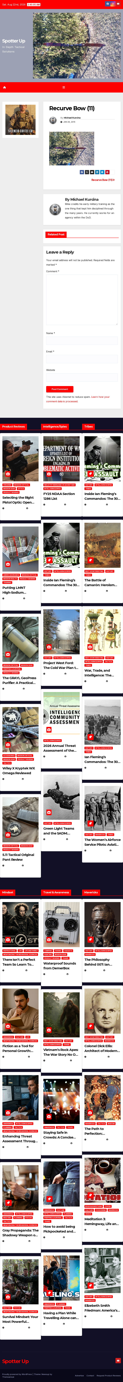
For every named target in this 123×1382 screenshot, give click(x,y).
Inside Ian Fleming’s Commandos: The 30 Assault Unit (60, 585)
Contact (90, 1375)
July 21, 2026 (13, 689)
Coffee (108, 1206)
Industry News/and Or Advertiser (59, 485)
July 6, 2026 (12, 779)
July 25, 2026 (54, 504)
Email (50, 351)
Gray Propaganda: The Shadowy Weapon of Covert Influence (20, 1235)
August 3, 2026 (14, 970)
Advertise (79, 1375)
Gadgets (68, 951)
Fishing (58, 951)
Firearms (7, 485)
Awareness (8, 1037)
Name (50, 333)
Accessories (9, 755)
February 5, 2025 (97, 850)
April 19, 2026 (54, 674)
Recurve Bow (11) (102, 179)
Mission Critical (21, 485)
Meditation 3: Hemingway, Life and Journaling (101, 1224)
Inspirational (9, 951)
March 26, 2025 (96, 1057)
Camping (48, 951)
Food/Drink (101, 1210)
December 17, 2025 (15, 1241)
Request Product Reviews (109, 1375)
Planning (7, 1127)
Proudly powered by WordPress (17, 1374)
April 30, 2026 (54, 591)
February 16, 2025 (97, 1316)
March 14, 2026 (55, 839)
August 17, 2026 (14, 508)
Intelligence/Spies (52, 489)
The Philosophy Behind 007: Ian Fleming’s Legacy (98, 964)
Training (7, 582)
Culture (19, 1037)
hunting (48, 954)
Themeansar (8, 1377)
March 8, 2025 (95, 1139)
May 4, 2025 (94, 970)
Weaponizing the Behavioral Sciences (20, 954)
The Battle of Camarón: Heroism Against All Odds (99, 585)
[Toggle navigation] (64, 87)
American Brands (11, 575)
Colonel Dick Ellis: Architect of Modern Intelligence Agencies (101, 1051)
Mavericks (100, 835)
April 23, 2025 (95, 681)
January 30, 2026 (15, 1057)
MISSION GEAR (9, 489)
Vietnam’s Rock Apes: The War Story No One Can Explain (61, 1054)
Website (50, 369)
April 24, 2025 (95, 591)
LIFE (20, 951)
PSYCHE (28, 1218)
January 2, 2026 (15, 1147)
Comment (52, 271)
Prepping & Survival (12, 669)
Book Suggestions (93, 1206)
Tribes (47, 575)
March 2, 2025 (95, 1230)
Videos (88, 1214)
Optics (21, 489)
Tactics (7, 763)
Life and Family (31, 951)
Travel (65, 958)
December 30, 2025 (57, 1060)
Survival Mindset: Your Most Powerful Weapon (20, 1322)
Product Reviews (11, 492)
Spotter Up (13, 41)
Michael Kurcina (72, 117)
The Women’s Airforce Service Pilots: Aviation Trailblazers (102, 844)
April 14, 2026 (54, 756)
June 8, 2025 (53, 1237)
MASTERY (7, 1218)
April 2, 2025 (95, 768)
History (47, 571)
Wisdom (111, 1124)
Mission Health (10, 579)
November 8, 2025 (15, 1327)
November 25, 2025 (57, 1143)
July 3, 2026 (12, 865)
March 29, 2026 (55, 974)
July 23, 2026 (13, 598)
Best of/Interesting (94, 571)
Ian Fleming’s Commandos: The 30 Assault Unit (101, 762)
